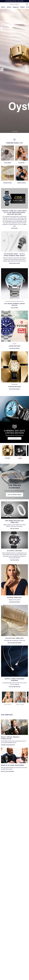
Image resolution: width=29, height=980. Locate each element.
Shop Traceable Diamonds (14, 686)
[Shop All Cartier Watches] (14, 382)
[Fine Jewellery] (21, 160)
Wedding (22, 7)
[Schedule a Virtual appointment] (14, 734)
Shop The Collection (14, 528)
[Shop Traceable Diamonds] (14, 676)
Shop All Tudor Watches (14, 348)
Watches (3, 7)
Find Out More (14, 228)
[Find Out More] (14, 208)
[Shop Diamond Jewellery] (14, 595)
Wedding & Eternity (21, 182)
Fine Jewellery (21, 162)
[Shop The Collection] (8, 459)
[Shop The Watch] (14, 299)
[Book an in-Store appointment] (14, 762)
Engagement (16, 7)
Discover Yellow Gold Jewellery (14, 642)
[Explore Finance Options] (14, 251)
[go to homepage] (14, 4)
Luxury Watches (7, 162)
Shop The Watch (14, 307)
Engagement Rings (7, 182)
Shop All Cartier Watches (14, 388)
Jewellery (9, 7)
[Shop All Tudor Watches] (14, 341)
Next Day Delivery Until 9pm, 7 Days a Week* (14, 1)
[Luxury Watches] (7, 160)
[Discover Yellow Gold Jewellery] (14, 635)
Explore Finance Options (14, 263)
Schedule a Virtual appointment (8, 744)
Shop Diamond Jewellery (14, 601)
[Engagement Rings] (7, 180)
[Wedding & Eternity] (21, 180)
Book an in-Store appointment (7, 771)
